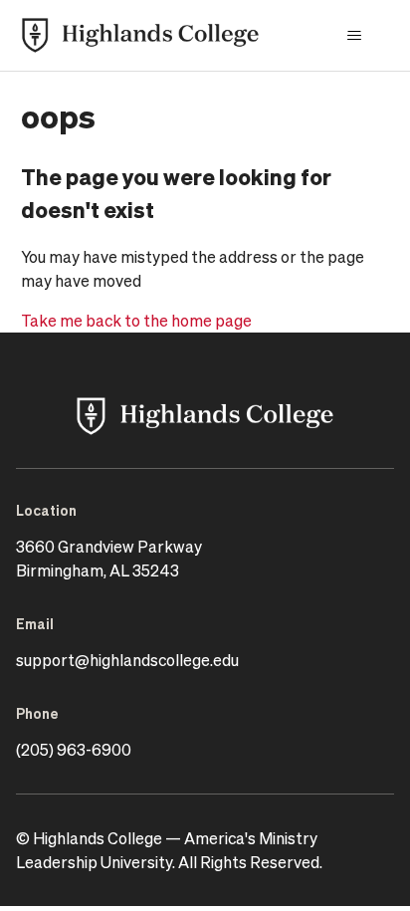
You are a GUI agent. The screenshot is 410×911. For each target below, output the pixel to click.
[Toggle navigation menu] (353, 36)
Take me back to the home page (136, 320)
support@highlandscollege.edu (127, 659)
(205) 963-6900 (73, 749)
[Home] (140, 35)
